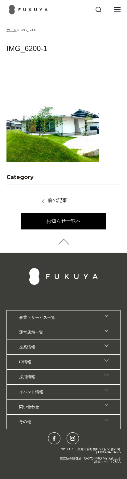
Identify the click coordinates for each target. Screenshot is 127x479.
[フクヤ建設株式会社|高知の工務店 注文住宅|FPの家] (28, 9)
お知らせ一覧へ (63, 221)
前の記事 (57, 200)
